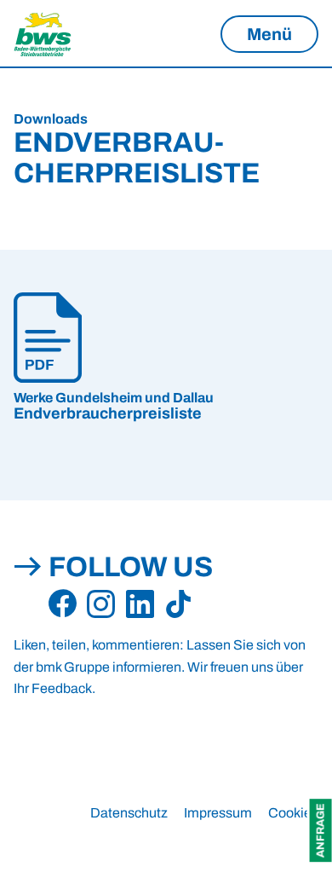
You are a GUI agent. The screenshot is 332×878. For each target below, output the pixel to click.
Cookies (293, 813)
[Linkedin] (140, 604)
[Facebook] (63, 604)
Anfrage (321, 830)
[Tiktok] (178, 604)
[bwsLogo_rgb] (65, 34)
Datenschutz (129, 813)
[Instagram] (101, 604)
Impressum (218, 813)
